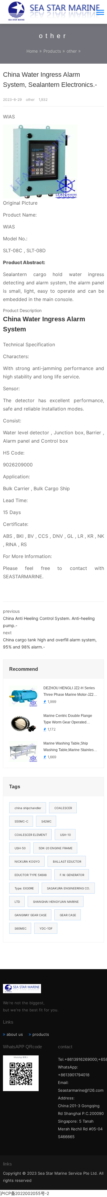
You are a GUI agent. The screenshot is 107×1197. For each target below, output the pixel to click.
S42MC (46, 821)
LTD (17, 901)
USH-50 (20, 848)
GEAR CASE (68, 915)
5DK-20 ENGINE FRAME (56, 848)
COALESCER (63, 808)
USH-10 (65, 834)
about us (15, 1034)
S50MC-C (21, 821)
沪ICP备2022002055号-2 (24, 1193)
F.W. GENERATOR (72, 875)
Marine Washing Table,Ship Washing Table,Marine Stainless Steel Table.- (69, 747)
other (72, 51)
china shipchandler (28, 808)
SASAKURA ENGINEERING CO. (68, 888)
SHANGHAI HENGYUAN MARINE (56, 901)
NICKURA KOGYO (27, 861)
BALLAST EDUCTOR (67, 861)
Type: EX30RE (24, 888)
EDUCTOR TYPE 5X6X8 (31, 875)
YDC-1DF (46, 928)
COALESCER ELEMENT (31, 834)
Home (32, 51)
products (40, 1034)
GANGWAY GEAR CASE (31, 915)
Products (52, 51)
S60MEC (20, 928)
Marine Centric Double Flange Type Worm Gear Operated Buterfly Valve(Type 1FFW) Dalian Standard (70, 720)
